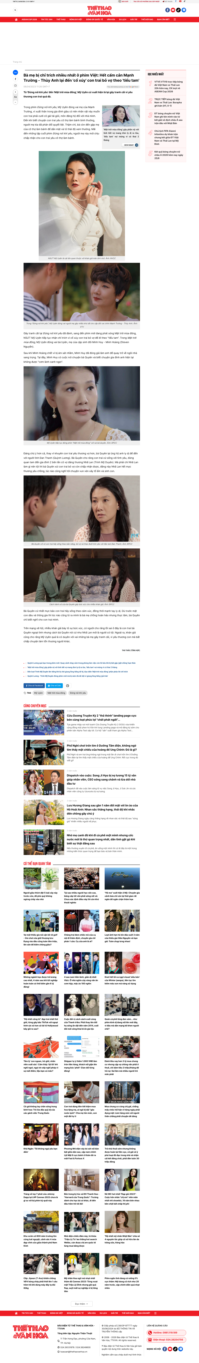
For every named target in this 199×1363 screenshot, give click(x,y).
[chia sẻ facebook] (15, 79)
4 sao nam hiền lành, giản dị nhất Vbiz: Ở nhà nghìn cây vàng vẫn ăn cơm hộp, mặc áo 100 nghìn (81, 980)
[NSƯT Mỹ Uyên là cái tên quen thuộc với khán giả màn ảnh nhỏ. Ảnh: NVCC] (82, 203)
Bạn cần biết (163, 19)
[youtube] (173, 10)
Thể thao (61, 19)
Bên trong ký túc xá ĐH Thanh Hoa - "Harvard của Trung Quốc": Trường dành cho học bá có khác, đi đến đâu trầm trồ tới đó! (81, 1199)
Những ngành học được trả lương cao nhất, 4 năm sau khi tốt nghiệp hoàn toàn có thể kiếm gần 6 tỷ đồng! (40, 982)
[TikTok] (185, 1)
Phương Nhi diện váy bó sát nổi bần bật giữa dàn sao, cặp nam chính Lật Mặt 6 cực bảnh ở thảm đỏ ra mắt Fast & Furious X (81, 1153)
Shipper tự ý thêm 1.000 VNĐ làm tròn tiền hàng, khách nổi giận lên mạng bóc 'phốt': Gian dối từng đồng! (80, 1066)
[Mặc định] (15, 97)
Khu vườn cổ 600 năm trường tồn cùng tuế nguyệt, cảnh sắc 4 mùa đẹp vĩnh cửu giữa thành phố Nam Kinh (40, 1241)
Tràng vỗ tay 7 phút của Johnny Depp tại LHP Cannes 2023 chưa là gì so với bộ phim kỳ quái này (41, 1197)
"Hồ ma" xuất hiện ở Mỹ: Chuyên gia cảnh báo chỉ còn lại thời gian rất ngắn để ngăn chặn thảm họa (122, 896)
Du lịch (122, 19)
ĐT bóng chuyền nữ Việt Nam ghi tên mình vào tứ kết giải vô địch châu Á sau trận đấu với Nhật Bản (168, 118)
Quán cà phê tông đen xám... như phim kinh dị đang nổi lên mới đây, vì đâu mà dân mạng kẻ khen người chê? (122, 1024)
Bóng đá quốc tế (94, 19)
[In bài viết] (15, 85)
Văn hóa (111, 19)
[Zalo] (184, 10)
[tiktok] (178, 10)
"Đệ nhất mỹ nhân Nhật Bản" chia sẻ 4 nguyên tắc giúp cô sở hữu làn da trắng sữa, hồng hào (122, 1239)
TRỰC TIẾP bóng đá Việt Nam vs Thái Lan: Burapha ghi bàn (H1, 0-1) (168, 102)
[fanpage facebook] (167, 10)
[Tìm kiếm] (15, 10)
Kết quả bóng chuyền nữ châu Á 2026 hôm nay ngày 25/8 (168, 155)
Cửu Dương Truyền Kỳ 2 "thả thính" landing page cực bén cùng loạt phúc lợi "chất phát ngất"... (101, 717)
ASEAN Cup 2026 (29, 19)
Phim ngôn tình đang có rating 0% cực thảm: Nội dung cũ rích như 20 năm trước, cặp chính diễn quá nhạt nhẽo (122, 1283)
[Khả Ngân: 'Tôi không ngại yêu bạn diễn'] (41, 1134)
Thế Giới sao (147, 19)
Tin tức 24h (46, 19)
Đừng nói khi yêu (78, 693)
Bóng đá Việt (76, 19)
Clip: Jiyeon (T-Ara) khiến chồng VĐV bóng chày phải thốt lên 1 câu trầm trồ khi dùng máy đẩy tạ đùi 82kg (40, 1283)
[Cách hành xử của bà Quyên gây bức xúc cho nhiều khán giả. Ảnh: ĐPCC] (82, 575)
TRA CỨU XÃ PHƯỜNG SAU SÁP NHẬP (146, 1)
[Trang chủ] (16, 19)
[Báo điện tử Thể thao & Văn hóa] (99, 10)
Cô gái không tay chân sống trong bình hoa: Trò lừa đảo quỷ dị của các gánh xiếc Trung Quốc (40, 1109)
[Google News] (123, 87)
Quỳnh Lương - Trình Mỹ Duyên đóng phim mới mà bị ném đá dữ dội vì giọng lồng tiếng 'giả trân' (67, 676)
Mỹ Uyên (38, 693)
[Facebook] (175, 1)
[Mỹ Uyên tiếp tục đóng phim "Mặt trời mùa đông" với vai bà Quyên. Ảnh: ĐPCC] (82, 403)
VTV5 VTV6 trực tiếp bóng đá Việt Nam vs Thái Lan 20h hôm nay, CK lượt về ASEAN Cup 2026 (168, 86)
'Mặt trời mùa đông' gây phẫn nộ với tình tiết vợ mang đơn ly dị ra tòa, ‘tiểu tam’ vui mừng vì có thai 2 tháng (121, 134)
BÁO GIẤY (125, 1)
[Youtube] (180, 1)
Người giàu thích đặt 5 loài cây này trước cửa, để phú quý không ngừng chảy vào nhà (41, 896)
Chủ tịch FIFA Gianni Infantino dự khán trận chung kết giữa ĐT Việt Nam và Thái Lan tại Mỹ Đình (166, 137)
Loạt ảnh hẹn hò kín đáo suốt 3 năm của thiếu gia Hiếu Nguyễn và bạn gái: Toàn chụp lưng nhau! (122, 938)
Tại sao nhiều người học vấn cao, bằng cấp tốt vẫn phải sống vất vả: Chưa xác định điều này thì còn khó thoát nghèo (81, 897)
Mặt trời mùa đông (56, 693)
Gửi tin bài (168, 1)
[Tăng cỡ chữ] (15, 92)
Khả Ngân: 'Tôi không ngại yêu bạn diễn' (40, 1150)
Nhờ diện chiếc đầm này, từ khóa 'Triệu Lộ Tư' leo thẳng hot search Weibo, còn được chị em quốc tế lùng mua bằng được (80, 1241)
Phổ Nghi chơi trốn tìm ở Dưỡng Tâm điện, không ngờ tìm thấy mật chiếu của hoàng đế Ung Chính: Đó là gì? (102, 747)
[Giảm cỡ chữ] (15, 102)
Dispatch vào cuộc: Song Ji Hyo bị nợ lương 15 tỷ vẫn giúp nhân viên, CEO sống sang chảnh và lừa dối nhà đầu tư (101, 779)
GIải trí (133, 19)
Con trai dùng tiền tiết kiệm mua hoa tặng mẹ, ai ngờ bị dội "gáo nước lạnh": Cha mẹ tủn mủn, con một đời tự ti (80, 1111)
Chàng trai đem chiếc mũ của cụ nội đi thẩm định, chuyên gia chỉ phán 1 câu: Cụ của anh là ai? (80, 938)
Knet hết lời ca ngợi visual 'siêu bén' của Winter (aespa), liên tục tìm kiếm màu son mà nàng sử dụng (122, 980)
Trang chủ (17, 62)
